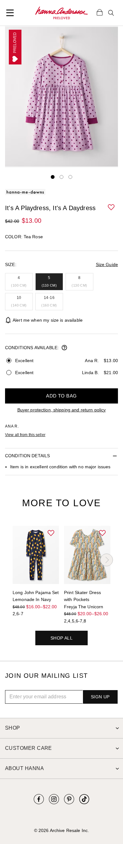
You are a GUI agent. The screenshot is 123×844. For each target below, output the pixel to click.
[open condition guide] (64, 348)
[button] (111, 207)
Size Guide (107, 264)
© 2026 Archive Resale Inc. (61, 830)
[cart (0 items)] (99, 12)
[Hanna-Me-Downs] (61, 13)
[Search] (111, 13)
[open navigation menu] (10, 13)
